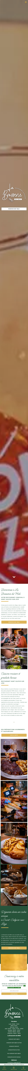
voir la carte (14, 735)
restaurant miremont (14, 1046)
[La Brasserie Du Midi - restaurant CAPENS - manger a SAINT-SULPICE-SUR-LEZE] (14, 759)
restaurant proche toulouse (14, 1057)
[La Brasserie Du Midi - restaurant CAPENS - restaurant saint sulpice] (14, 843)
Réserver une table (14, 208)
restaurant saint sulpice (14, 1039)
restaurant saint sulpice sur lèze (14, 1042)
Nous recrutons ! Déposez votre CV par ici (14, 1064)
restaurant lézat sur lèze (14, 1049)
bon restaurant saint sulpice (14, 1053)
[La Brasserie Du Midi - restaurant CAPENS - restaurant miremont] (14, 885)
